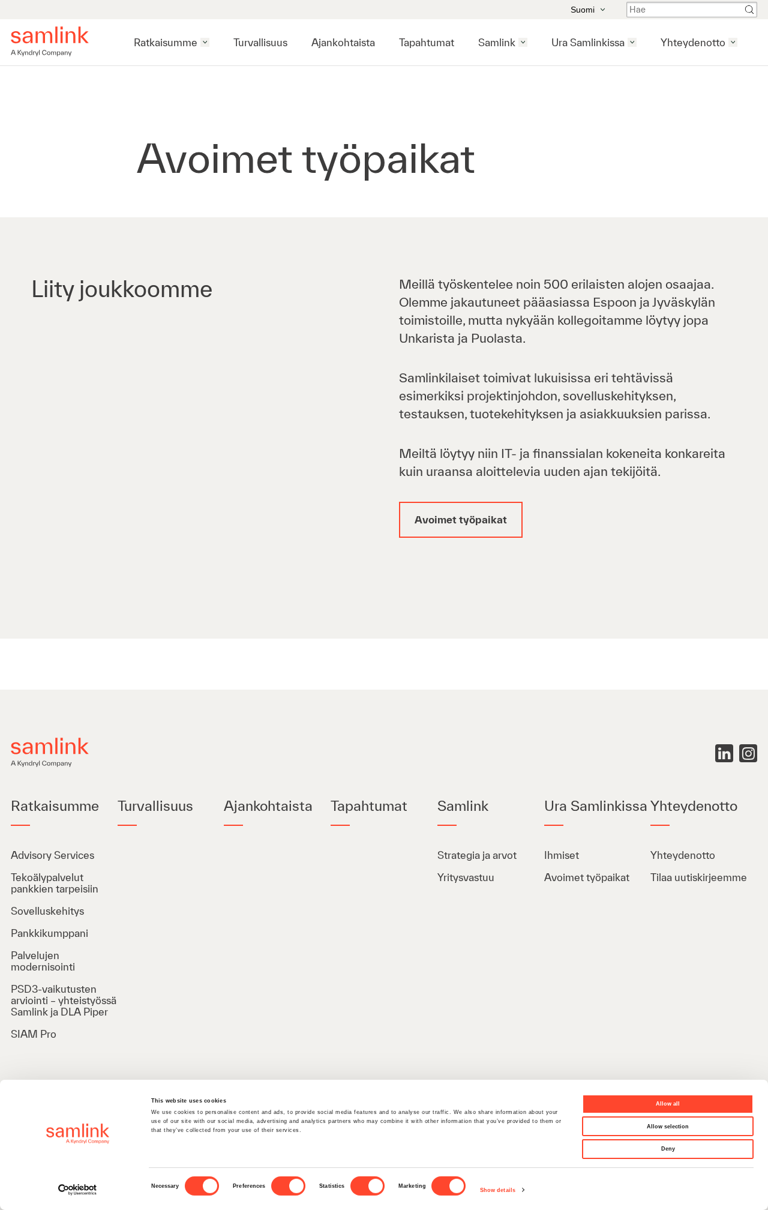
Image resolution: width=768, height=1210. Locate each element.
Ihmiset (561, 855)
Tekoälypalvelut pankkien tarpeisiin (54, 882)
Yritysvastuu (465, 877)
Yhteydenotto (693, 42)
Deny (668, 1149)
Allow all (668, 1104)
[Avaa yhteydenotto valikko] (732, 42)
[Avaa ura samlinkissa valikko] (632, 42)
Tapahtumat (426, 42)
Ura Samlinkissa (588, 42)
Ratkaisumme (165, 42)
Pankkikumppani (49, 933)
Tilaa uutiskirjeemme (698, 877)
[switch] (288, 1186)
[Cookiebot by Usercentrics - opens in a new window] (77, 1190)
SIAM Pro (33, 1034)
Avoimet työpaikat (586, 877)
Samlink (496, 42)
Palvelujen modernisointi (43, 961)
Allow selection (668, 1127)
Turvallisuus (260, 42)
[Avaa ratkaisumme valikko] (204, 42)
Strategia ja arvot (477, 855)
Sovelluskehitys (48, 911)
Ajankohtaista (343, 42)
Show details (497, 1190)
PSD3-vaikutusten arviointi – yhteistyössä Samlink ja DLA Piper (63, 1000)
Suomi (583, 9)
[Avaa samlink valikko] (522, 42)
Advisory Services (52, 855)
